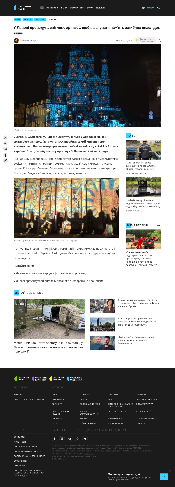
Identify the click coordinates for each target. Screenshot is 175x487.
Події (55, 394)
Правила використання (27, 451)
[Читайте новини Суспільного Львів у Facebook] (54, 438)
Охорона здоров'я (90, 404)
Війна (64, 8)
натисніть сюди (89, 456)
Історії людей (143, 411)
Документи (20, 461)
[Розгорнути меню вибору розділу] (42, 7)
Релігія (83, 418)
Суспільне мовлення (26, 446)
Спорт (90, 8)
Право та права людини (60, 412)
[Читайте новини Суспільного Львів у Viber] (77, 438)
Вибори (112, 399)
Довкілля (57, 404)
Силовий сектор (117, 411)
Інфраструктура (144, 404)
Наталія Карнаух (28, 40)
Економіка (58, 399)
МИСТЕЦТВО (40, 19)
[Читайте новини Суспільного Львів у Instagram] (62, 438)
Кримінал (113, 394)
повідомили (46, 151)
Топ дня (140, 423)
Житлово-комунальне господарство (120, 405)
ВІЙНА (17, 19)
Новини (18, 394)
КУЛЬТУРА (27, 19)
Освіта (83, 399)
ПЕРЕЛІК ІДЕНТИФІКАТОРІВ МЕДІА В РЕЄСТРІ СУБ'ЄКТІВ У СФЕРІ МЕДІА (29, 473)
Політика (57, 418)
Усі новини (52, 8)
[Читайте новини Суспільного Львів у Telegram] (85, 438)
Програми (19, 465)
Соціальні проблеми (147, 418)
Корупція (85, 394)
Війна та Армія (88, 423)
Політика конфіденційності (30, 456)
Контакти (19, 437)
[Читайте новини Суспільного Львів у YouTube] (69, 438)
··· (133, 8)
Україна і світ (77, 8)
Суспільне (88, 453)
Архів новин (20, 442)
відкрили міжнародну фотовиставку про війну (56, 273)
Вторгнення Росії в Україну (29, 399)
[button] (5, 137)
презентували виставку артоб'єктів (48, 281)
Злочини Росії (116, 418)
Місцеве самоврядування (89, 412)
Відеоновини (115, 423)
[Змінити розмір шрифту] (160, 40)
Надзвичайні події (146, 399)
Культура (100, 8)
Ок (164, 476)
